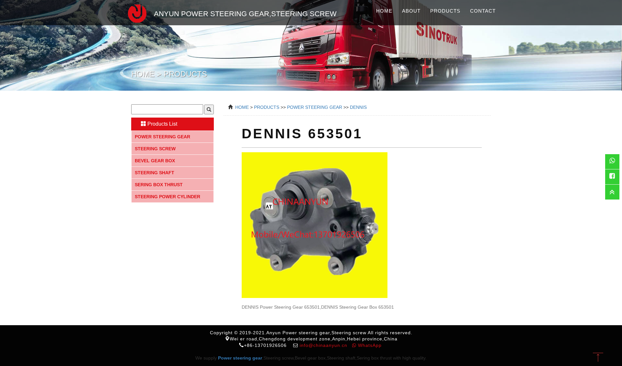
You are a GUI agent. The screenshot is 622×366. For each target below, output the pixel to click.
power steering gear (314, 107)
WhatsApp (369, 345)
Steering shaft (154, 172)
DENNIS (358, 107)
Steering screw (155, 148)
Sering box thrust (159, 184)
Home (384, 11)
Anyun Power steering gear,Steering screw (245, 14)
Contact (483, 11)
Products (445, 11)
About (411, 11)
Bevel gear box (155, 160)
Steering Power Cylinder (167, 196)
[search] (209, 109)
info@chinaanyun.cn (323, 345)
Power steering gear (162, 136)
